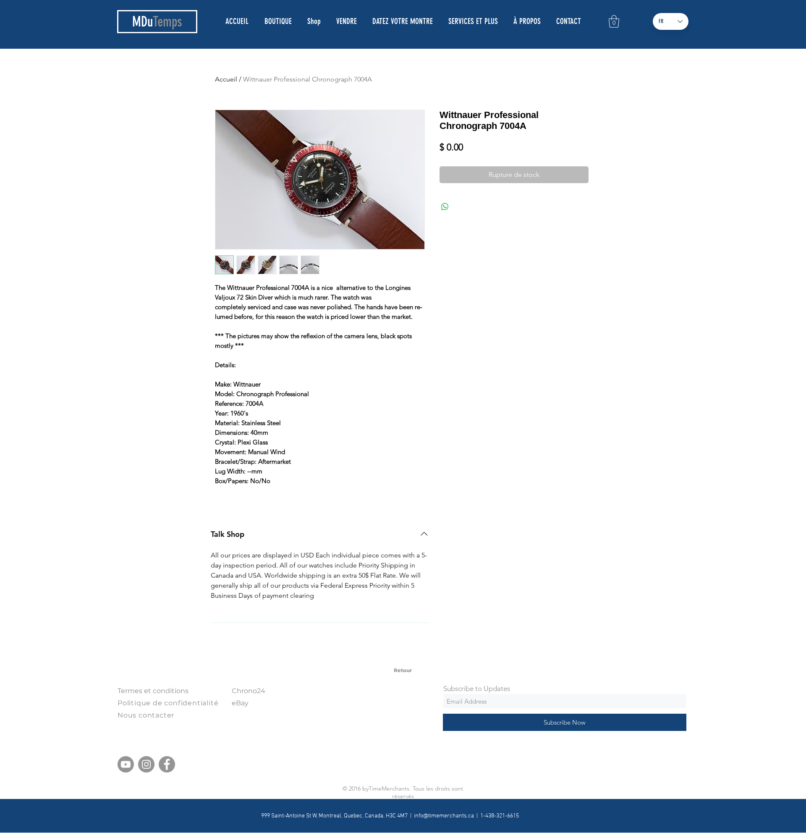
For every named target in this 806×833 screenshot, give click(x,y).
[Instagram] (146, 764)
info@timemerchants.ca (444, 816)
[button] (614, 21)
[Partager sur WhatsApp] (445, 207)
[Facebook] (167, 764)
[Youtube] (126, 764)
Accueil (226, 79)
